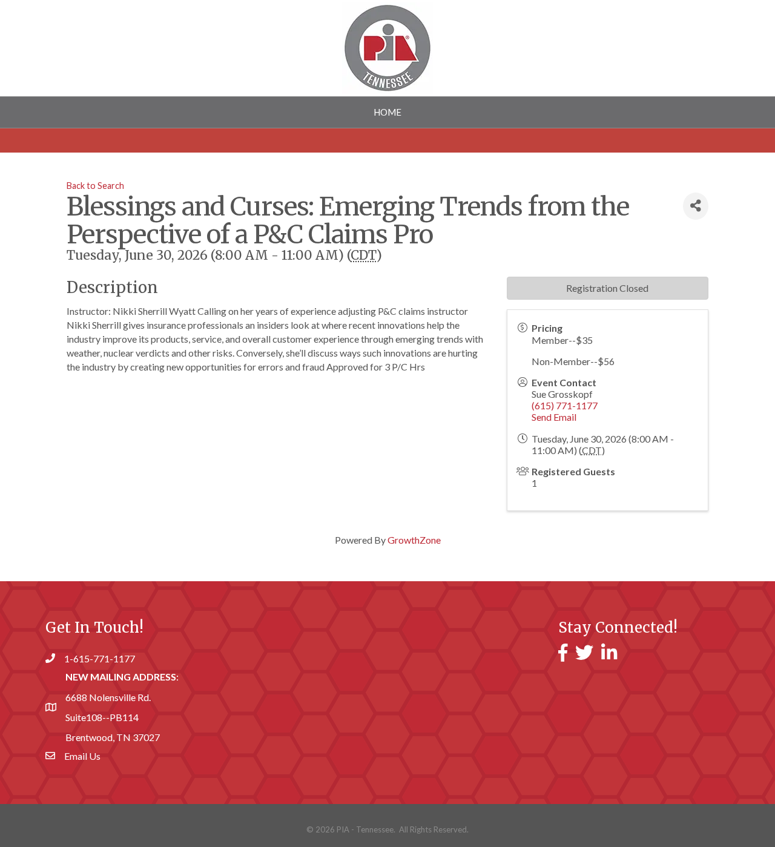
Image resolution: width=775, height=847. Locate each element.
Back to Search (95, 185)
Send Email (554, 417)
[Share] (695, 206)
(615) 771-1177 (565, 405)
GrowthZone (414, 539)
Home (387, 112)
